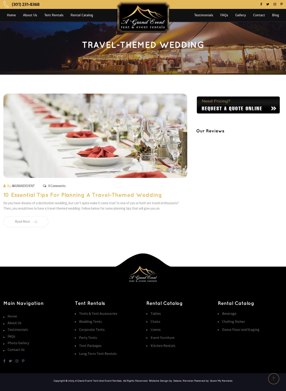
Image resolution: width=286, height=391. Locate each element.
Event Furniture (163, 337)
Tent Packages (90, 345)
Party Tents (88, 337)
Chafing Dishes (233, 321)
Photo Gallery (18, 343)
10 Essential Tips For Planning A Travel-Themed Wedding (82, 195)
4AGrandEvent (23, 186)
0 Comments (57, 186)
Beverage (229, 313)
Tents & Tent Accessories (98, 313)
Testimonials (18, 329)
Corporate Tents (92, 329)
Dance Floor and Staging (240, 329)
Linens (156, 329)
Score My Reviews (221, 380)
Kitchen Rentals (163, 345)
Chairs (155, 321)
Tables (156, 313)
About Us (14, 323)
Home (118, 56)
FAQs (11, 336)
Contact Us (16, 349)
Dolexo (177, 380)
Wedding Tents (90, 321)
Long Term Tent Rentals (98, 353)
